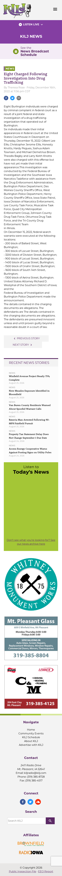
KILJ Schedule (31, 737)
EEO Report (45, 871)
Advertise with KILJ (31, 744)
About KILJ (31, 741)
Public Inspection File (22, 871)
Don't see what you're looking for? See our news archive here (31, 542)
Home (31, 729)
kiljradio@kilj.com (35, 772)
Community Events (31, 733)
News (10, 68)
